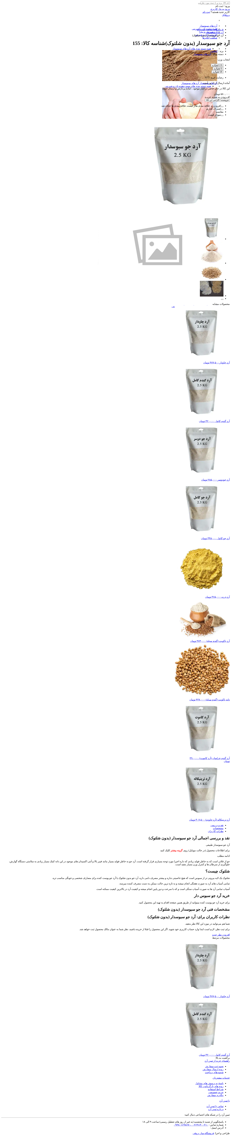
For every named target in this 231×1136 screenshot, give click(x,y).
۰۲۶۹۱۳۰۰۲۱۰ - (198, 1124)
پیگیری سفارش (215, 1095)
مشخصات (218, 828)
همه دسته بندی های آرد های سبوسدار (192, 48)
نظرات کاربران (215, 831)
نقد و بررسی (216, 825)
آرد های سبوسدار (208, 26)
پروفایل (226, 15)
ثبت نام (206, 12)
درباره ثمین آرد (215, 1109)
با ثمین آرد (224, 1100)
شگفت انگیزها (209, 37)
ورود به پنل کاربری (220, 9)
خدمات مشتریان (221, 1077)
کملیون (214, 51)
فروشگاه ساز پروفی (203, 1133)
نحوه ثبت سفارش (214, 1066)
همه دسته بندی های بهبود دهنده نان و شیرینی (188, 86)
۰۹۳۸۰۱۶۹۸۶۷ (181, 1124)
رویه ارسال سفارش (213, 1069)
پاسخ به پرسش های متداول (209, 1083)
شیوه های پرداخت (214, 1072)
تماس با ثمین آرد (214, 1106)
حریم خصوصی (215, 1092)
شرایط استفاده (215, 1089)
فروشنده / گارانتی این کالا (217, 100)
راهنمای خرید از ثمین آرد (217, 1061)
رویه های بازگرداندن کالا (211, 1086)
